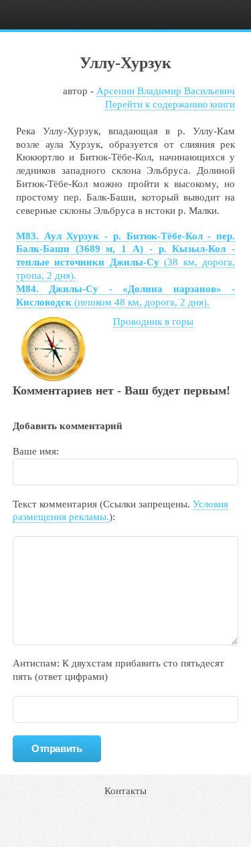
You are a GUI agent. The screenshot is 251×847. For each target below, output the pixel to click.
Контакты (125, 790)
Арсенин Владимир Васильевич (165, 91)
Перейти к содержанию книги (170, 104)
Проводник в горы (153, 321)
